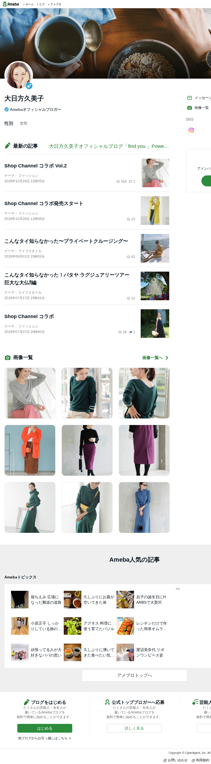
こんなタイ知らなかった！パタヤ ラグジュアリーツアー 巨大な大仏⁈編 (66, 278)
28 (125, 332)
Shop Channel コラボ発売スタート (44, 203)
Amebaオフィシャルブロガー (35, 109)
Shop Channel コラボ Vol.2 (35, 166)
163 (124, 181)
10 (133, 219)
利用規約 (202, 760)
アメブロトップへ (134, 675)
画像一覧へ (152, 357)
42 (133, 257)
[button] (44, 728)
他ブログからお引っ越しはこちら (43, 738)
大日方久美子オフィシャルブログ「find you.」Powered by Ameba (122, 146)
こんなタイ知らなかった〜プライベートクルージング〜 (66, 241)
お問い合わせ (178, 760)
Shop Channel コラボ (29, 316)
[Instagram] (191, 130)
